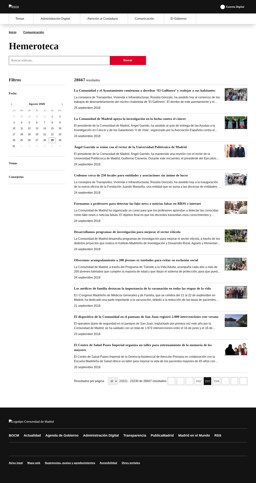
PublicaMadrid (162, 435)
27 (14, 116)
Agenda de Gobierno (62, 435)
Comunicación (33, 32)
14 (44, 128)
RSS (217, 435)
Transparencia (134, 435)
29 (29, 116)
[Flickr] (93, 449)
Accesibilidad (108, 462)
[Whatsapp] (70, 449)
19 (29, 134)
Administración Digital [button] (55, 18)
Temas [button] (19, 18)
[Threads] (115, 449)
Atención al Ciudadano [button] (102, 18)
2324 (217, 382)
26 (29, 140)
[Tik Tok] (81, 449)
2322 (199, 382)
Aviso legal (16, 462)
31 (44, 116)
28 (21, 116)
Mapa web (33, 462)
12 (29, 128)
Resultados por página (89, 381)
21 (44, 134)
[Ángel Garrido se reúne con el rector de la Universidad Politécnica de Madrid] (160, 156)
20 (37, 134)
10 (14, 128)
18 (21, 134)
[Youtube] (48, 449)
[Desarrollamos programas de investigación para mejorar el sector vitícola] (160, 240)
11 (21, 128)
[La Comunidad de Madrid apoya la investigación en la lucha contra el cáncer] (160, 127)
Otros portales (131, 462)
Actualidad (32, 435)
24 (14, 140)
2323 (208, 382)
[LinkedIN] (59, 449)
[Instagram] (25, 449)
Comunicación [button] (144, 18)
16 (60, 128)
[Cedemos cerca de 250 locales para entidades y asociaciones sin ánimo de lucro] (160, 184)
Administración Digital (101, 435)
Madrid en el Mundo (194, 435)
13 (37, 128)
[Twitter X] (36, 449)
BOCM (14, 435)
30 (37, 116)
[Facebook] (14, 449)
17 (14, 134)
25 (21, 140)
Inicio (12, 32)
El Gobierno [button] (178, 18)
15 (52, 128)
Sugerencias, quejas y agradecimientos (70, 462)
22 (52, 134)
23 (60, 134)
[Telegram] (104, 449)
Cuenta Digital (235, 6)
